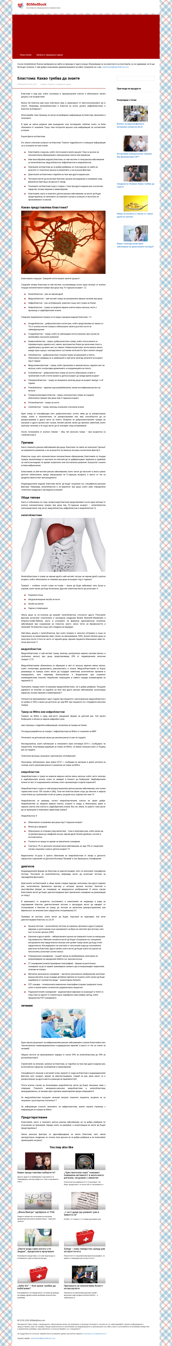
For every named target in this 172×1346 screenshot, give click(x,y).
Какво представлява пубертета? (36, 1172)
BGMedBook (36, 4)
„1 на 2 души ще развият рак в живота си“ (81, 1213)
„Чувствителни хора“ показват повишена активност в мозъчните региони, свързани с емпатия (84, 1175)
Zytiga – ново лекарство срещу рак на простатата (84, 1250)
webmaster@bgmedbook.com (115, 67)
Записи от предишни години (49, 55)
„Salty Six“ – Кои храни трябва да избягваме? (36, 1287)
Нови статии (25, 55)
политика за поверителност (95, 1334)
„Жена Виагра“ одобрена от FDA (36, 1212)
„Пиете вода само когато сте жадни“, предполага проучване (35, 1250)
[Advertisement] (86, 32)
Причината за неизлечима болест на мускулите (83, 1287)
